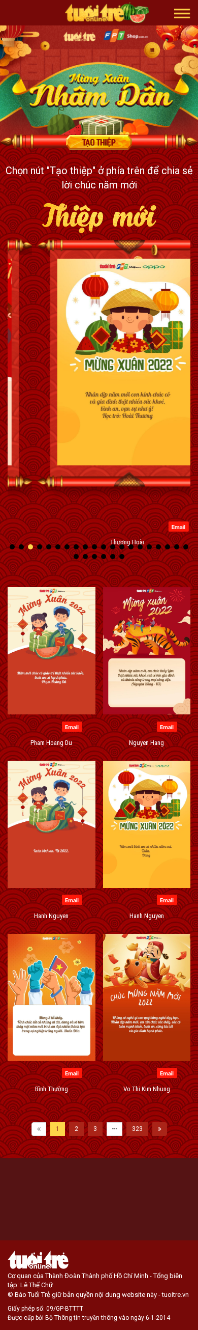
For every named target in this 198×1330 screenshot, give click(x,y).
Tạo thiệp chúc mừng (99, 142)
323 (137, 1128)
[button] (182, 12)
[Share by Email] (149, 526)
